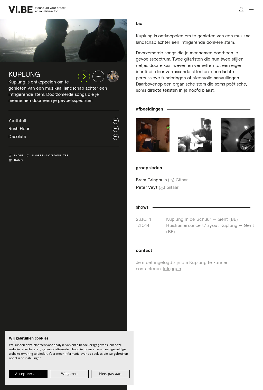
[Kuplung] (113, 76)
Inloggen (172, 269)
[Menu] (251, 9)
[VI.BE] (36, 9)
